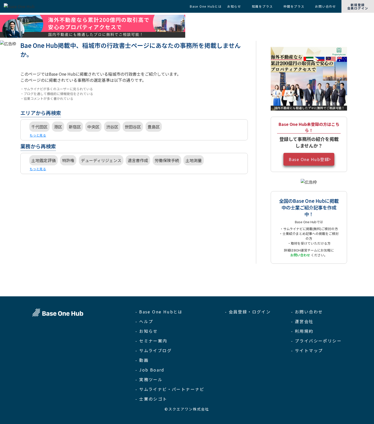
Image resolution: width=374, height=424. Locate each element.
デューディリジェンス (101, 160)
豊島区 (154, 127)
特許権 (68, 160)
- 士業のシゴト (151, 399)
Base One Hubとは (206, 6)
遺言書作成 (138, 160)
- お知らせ (146, 331)
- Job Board (149, 370)
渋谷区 (112, 127)
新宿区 (75, 127)
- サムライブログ (153, 350)
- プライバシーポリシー (316, 341)
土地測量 (193, 160)
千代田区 (39, 127)
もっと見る (38, 135)
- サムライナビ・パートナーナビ (169, 389)
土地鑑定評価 (43, 160)
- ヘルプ (144, 321)
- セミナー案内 (151, 341)
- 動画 (142, 360)
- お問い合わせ (307, 312)
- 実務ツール (149, 379)
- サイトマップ (307, 350)
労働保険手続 (167, 160)
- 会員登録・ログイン (248, 312)
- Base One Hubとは (158, 312)
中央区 (93, 127)
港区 (58, 127)
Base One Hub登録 (309, 159)
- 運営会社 (302, 321)
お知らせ (234, 6)
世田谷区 (133, 127)
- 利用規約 (302, 331)
